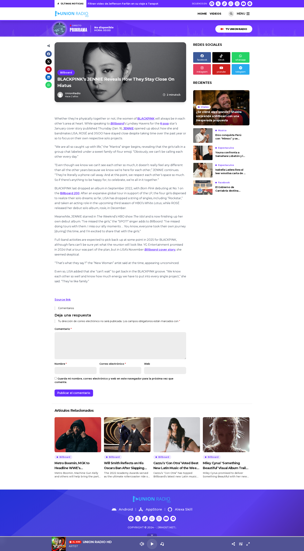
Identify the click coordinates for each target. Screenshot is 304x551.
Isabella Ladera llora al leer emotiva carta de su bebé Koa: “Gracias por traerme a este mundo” (231, 171)
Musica (222, 130)
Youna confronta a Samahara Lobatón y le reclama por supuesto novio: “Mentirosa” (230, 154)
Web (147, 363)
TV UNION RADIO (236, 29)
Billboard (66, 72)
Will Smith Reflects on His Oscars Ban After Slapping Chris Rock (124, 466)
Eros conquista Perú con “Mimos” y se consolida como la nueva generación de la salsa (230, 136)
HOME (202, 13)
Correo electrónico (112, 363)
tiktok (221, 59)
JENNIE (128, 128)
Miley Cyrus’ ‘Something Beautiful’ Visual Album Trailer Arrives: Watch (226, 466)
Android (126, 509)
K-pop (164, 123)
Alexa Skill (183, 509)
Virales (205, 107)
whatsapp (240, 59)
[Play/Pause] (152, 544)
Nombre (61, 363)
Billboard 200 (70, 193)
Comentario (63, 329)
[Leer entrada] (221, 107)
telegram (241, 71)
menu (241, 13)
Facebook (224, 182)
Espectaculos (226, 148)
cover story (159, 249)
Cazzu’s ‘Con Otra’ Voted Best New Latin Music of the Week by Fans (175, 466)
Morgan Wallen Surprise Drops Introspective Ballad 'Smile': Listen (130, 3)
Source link (63, 299)
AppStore (154, 509)
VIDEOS (215, 13)
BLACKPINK (145, 118)
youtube (221, 71)
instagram (202, 71)
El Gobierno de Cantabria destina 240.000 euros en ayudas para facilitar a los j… (229, 189)
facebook (202, 59)
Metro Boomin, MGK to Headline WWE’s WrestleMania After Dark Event (74, 466)
